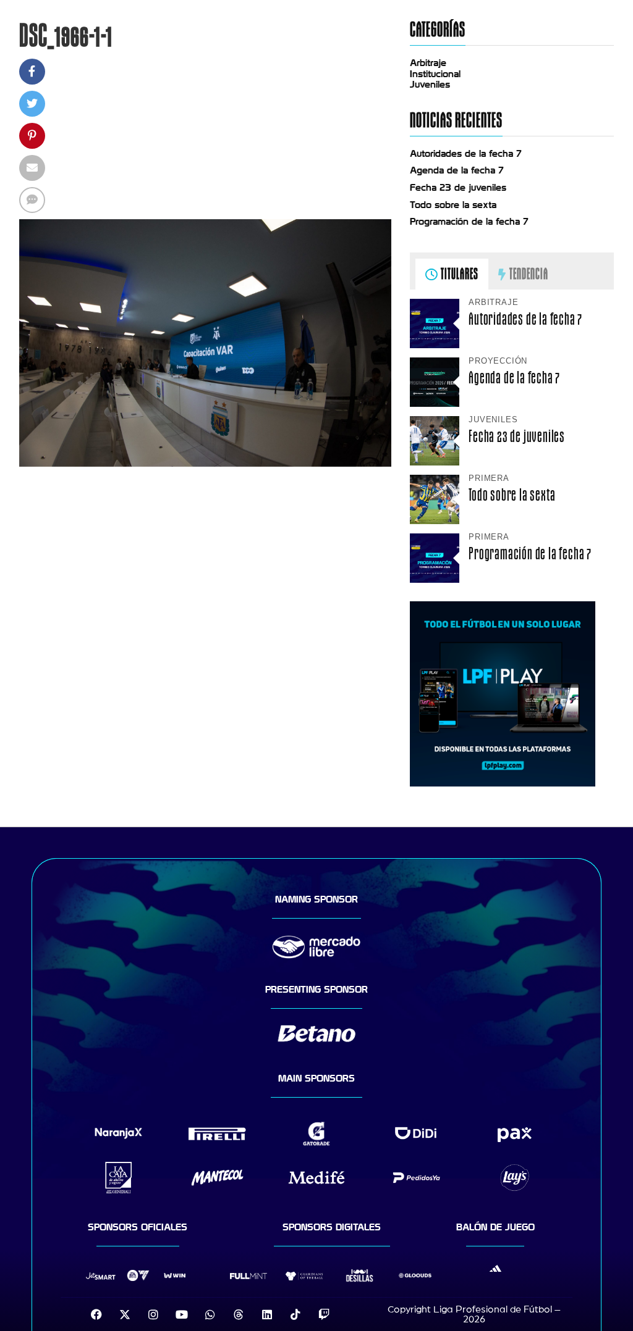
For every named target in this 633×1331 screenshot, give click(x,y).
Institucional (435, 74)
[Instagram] (153, 1314)
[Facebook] (96, 1314)
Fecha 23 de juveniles (458, 188)
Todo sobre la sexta (453, 205)
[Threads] (238, 1314)
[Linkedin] (267, 1314)
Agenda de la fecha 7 (457, 170)
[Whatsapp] (210, 1314)
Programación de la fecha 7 (469, 222)
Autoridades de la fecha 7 (466, 154)
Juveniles (430, 85)
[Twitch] (324, 1314)
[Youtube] (182, 1314)
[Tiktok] (295, 1314)
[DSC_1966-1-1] (205, 464)
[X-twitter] (125, 1314)
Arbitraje (428, 63)
